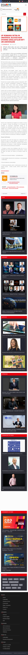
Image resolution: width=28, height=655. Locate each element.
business (5, 579)
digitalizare (8, 587)
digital (21, 584)
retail (19, 587)
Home (4, 597)
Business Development (8, 639)
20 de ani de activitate (13, 188)
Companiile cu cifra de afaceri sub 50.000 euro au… (12, 447)
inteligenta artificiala (14, 582)
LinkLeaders (5, 637)
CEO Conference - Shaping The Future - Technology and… (13, 287)
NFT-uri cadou (5, 188)
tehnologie (5, 582)
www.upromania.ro (5, 170)
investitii (10, 579)
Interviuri (5, 614)
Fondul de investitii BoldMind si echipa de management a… (13, 209)
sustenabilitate (14, 584)
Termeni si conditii (7, 644)
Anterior (5, 193)
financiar (14, 587)
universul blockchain (11, 186)
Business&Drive (6, 584)
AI (3, 587)
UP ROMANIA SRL (5, 44)
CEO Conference (6, 626)
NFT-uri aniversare (20, 186)
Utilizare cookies (6, 646)
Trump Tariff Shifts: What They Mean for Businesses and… (13, 329)
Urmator (23, 193)
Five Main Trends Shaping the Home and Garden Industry (13, 363)
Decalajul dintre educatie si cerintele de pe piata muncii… (13, 346)
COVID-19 (16, 579)
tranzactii (22, 579)
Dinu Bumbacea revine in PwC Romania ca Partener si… (13, 464)
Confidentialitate (6, 648)
